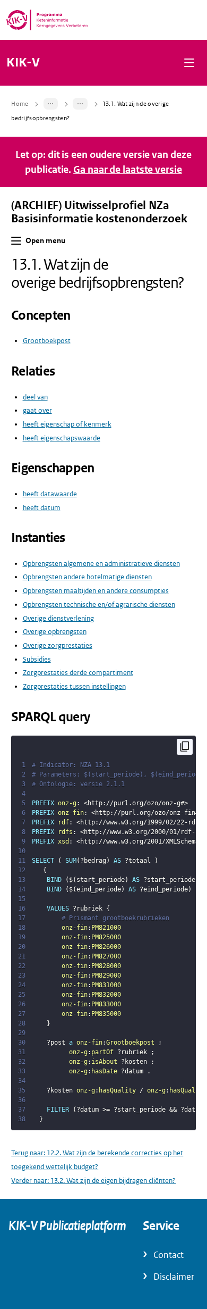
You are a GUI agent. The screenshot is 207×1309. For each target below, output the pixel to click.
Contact (168, 1255)
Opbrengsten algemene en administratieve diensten (101, 563)
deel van (35, 397)
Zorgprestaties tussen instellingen (74, 686)
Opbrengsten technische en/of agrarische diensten (99, 604)
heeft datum (42, 507)
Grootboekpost (47, 340)
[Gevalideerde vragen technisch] (80, 104)
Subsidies (37, 659)
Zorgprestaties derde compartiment (78, 672)
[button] (189, 62)
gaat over (37, 410)
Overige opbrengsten (55, 631)
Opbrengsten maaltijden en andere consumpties (96, 590)
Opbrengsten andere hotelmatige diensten (87, 576)
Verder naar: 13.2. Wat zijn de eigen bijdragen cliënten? (93, 1180)
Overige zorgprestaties (57, 645)
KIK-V (23, 63)
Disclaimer (173, 1276)
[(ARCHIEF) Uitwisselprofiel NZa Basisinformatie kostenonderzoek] (51, 104)
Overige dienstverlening (58, 618)
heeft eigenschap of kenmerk (67, 424)
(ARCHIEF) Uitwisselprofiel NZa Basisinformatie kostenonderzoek (99, 212)
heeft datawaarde (50, 493)
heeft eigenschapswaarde (61, 438)
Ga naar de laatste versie (127, 169)
